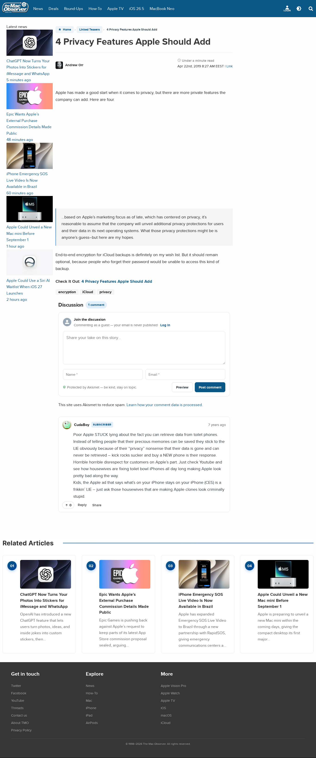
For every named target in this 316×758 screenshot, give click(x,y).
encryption (67, 292)
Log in (165, 325)
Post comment (210, 387)
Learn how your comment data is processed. (165, 404)
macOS (166, 715)
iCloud (87, 292)
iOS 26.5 (136, 8)
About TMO (20, 722)
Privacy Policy (21, 730)
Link (229, 66)
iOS (163, 707)
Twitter (16, 685)
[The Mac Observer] (15, 8)
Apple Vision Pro (173, 685)
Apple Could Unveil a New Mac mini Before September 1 (283, 600)
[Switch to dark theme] (299, 8)
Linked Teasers (89, 29)
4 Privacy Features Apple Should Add (116, 281)
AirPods (92, 722)
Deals (54, 8)
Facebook (18, 693)
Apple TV (115, 8)
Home (67, 29)
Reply (82, 504)
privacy (105, 292)
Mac (89, 700)
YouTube (17, 700)
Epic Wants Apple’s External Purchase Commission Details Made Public (124, 603)
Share (96, 505)
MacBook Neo (162, 8)
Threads (17, 707)
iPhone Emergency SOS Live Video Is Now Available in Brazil (201, 600)
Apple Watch (170, 693)
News (38, 8)
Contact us (19, 715)
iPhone (91, 707)
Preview (182, 387)
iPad (89, 715)
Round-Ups (73, 8)
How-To (95, 8)
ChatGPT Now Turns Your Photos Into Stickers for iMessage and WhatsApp (44, 600)
